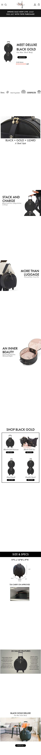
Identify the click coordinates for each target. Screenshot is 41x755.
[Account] (34, 4)
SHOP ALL (20, 745)
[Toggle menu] (2, 4)
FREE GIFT (10, 14)
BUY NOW (10, 452)
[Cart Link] (39, 4)
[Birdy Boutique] (20, 4)
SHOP (31, 12)
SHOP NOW (22, 57)
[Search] (6, 4)
